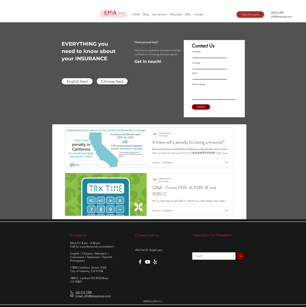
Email (194, 73)
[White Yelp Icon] (155, 262)
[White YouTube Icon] (148, 262)
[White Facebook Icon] (140, 262)
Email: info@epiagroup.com (93, 296)
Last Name (196, 63)
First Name (196, 51)
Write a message (198, 84)
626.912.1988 (84, 292)
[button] (175, 14)
